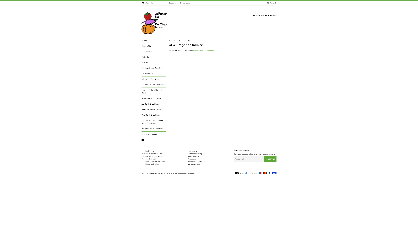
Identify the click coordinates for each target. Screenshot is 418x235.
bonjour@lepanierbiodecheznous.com (184, 173)
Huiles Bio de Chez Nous (151, 98)
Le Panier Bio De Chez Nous (163, 173)
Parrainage (192, 159)
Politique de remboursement (152, 156)
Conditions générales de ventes (153, 161)
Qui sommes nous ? (195, 164)
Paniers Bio (146, 46)
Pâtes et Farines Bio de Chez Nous (153, 91)
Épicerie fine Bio (148, 73)
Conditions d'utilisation (150, 164)
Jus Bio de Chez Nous (150, 104)
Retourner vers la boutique (203, 50)
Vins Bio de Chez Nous (151, 115)
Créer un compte (185, 3)
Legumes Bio (147, 51)
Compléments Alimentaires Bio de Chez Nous (152, 122)
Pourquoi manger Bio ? (196, 161)
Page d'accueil (193, 151)
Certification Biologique (196, 153)
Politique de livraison (150, 159)
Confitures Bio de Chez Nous (153, 84)
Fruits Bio (145, 57)
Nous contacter (193, 156)
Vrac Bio (145, 62)
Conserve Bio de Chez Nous (152, 68)
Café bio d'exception (149, 134)
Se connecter (173, 3)
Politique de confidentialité (152, 153)
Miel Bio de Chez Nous (150, 79)
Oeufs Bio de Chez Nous (151, 109)
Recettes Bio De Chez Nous (154, 128)
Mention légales (148, 151)
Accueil (144, 40)
